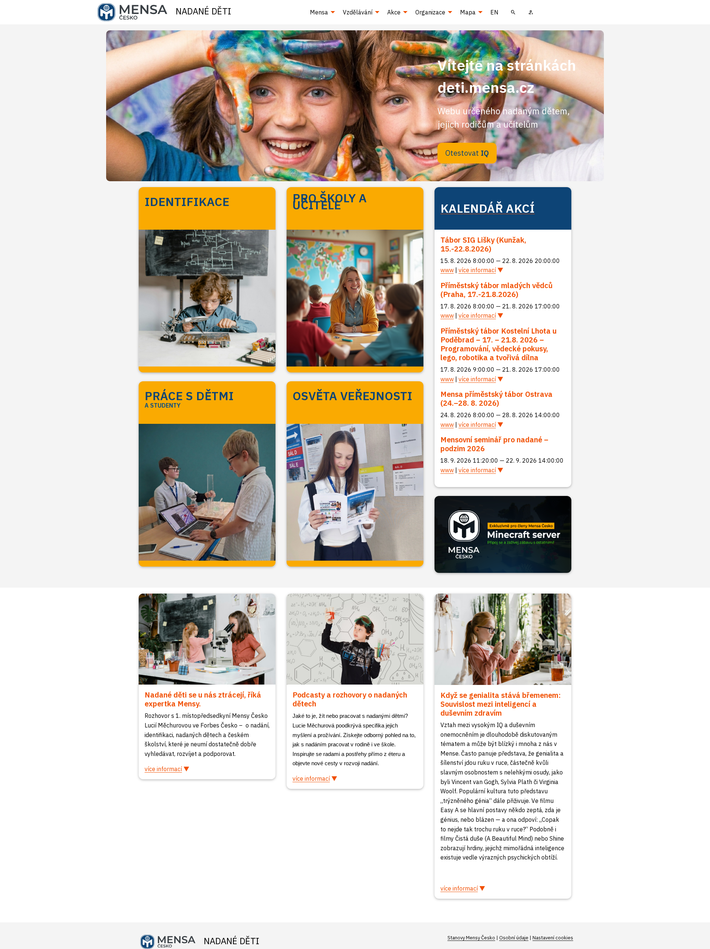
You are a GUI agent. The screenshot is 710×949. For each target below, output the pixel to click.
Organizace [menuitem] (430, 12)
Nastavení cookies (552, 938)
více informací (477, 270)
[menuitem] (513, 12)
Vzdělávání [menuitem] (357, 12)
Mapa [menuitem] (468, 12)
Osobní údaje (513, 938)
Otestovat (467, 153)
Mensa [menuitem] (319, 12)
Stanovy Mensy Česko (471, 938)
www (447, 270)
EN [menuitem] (494, 12)
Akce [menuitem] (393, 12)
